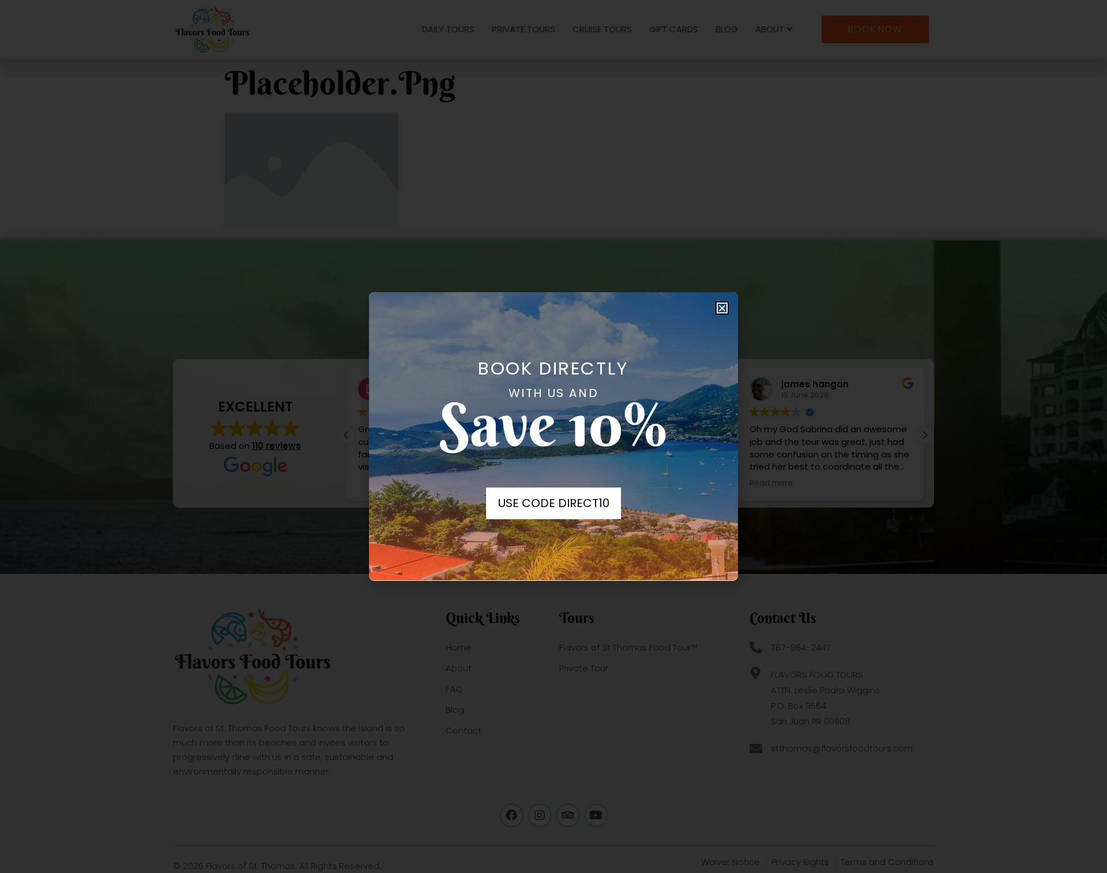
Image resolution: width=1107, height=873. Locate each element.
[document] (553, 436)
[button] (722, 308)
